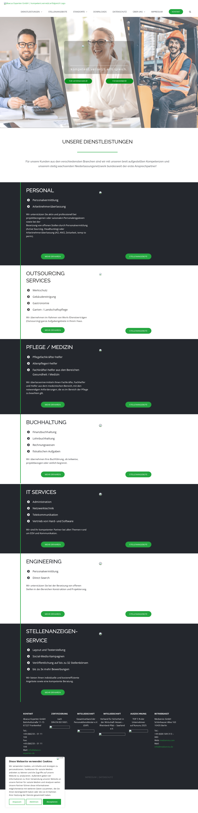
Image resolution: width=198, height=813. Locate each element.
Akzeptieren (52, 802)
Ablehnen (34, 802)
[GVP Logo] (85, 730)
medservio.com (167, 740)
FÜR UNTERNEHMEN (77, 81)
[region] (35, 782)
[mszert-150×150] (60, 726)
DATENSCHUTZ (106, 777)
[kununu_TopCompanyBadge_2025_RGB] (138, 730)
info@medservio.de (163, 746)
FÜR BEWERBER (118, 81)
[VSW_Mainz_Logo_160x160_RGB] (112, 733)
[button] (190, 11)
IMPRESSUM (90, 777)
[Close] (60, 759)
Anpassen (17, 802)
